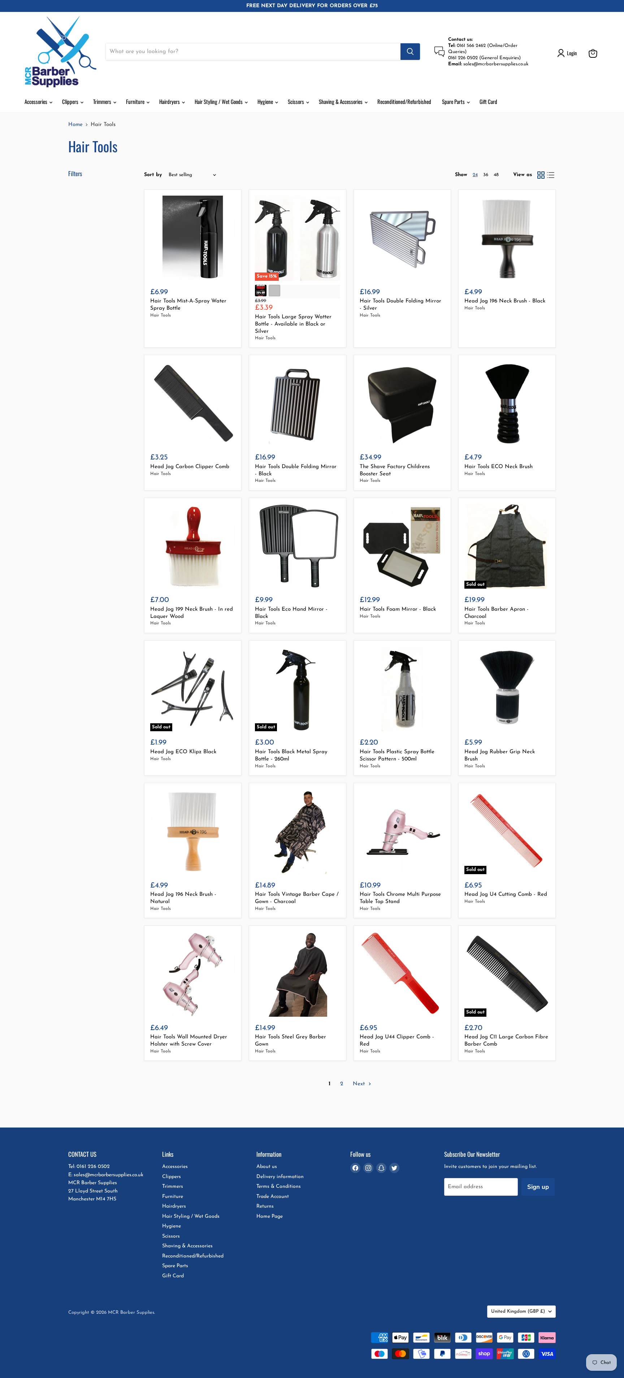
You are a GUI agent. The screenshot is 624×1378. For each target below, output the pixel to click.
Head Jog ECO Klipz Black (183, 752)
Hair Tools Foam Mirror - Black (398, 609)
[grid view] (541, 175)
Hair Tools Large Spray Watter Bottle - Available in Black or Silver (293, 324)
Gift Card (488, 101)
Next (360, 1084)
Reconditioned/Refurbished (404, 101)
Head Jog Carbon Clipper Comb (189, 467)
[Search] (410, 51)
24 (475, 175)
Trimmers (102, 101)
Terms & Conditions (278, 1186)
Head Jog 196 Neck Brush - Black (504, 301)
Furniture (136, 101)
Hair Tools (160, 315)
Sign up (538, 1187)
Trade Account (272, 1196)
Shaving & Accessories (341, 101)
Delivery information (280, 1176)
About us (266, 1166)
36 (485, 175)
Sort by (153, 175)
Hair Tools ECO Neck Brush (498, 467)
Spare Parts (454, 101)
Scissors (296, 101)
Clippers (70, 101)
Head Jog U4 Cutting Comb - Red (505, 894)
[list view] (551, 175)
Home (75, 124)
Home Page (269, 1216)
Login (572, 53)
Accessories (36, 101)
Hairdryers (170, 101)
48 (496, 175)
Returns (265, 1206)
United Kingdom (518, 1311)
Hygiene (265, 101)
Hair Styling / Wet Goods (219, 101)
